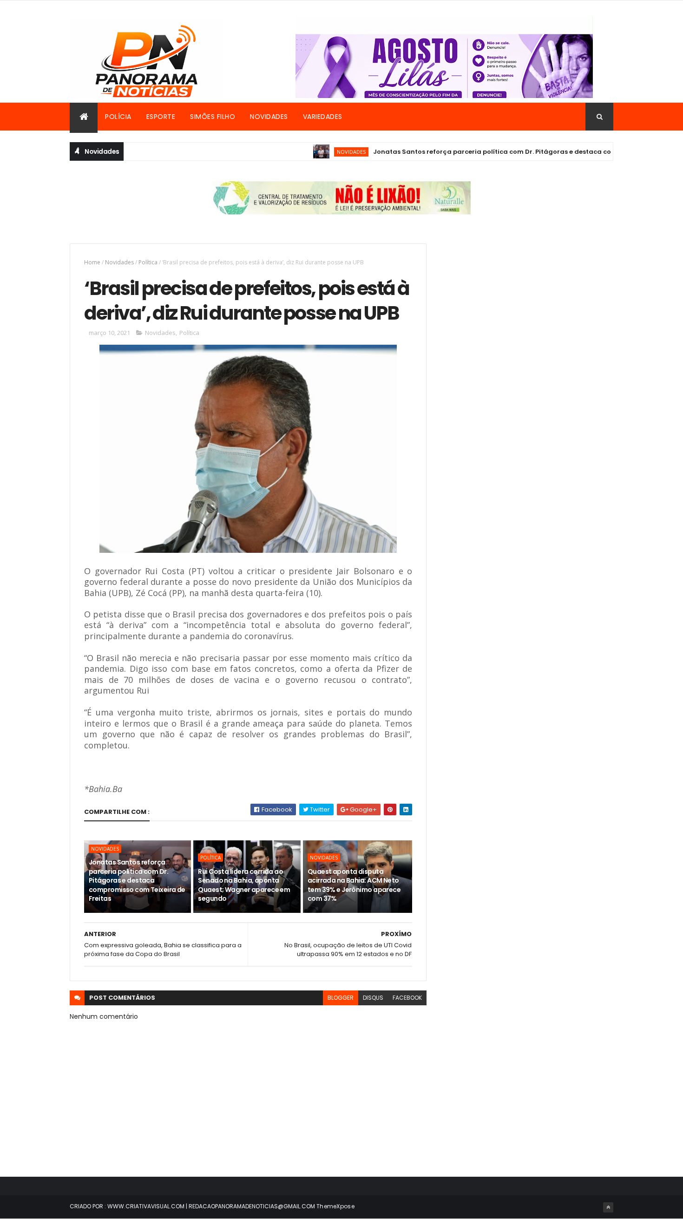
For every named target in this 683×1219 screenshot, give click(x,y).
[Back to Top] (608, 1207)
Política (148, 262)
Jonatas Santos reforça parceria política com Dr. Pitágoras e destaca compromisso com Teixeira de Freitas (137, 880)
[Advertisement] (529, 308)
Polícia (118, 116)
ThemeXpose (335, 1206)
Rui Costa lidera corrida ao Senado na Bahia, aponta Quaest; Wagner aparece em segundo (244, 885)
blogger (341, 998)
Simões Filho (212, 116)
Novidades (269, 116)
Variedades (322, 116)
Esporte (161, 116)
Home (92, 262)
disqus (373, 998)
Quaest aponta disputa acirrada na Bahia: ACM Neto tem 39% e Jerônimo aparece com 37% (354, 885)
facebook (407, 998)
